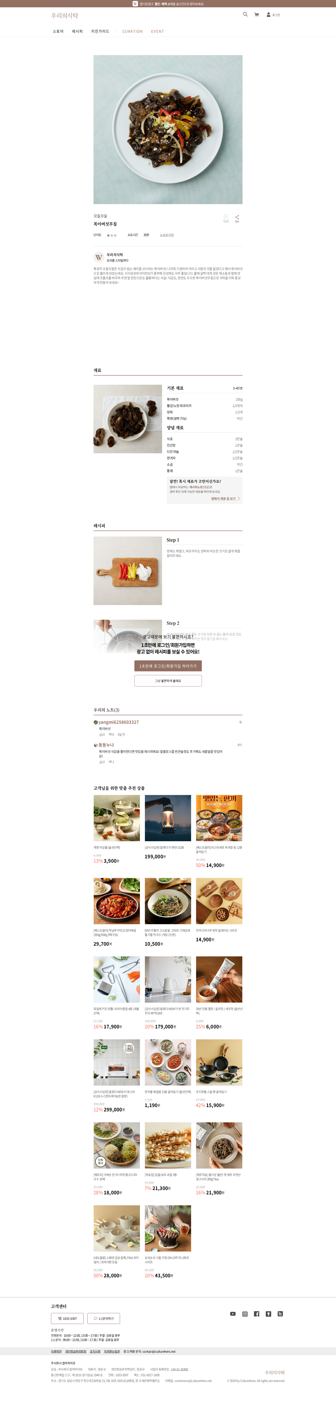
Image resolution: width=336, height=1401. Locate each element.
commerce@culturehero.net (193, 1380)
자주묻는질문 (112, 1351)
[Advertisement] (168, 326)
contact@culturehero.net (159, 1351)
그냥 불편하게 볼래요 (168, 680)
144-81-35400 (179, 1369)
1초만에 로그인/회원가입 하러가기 (168, 666)
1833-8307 (70, 1318)
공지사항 (95, 1351)
